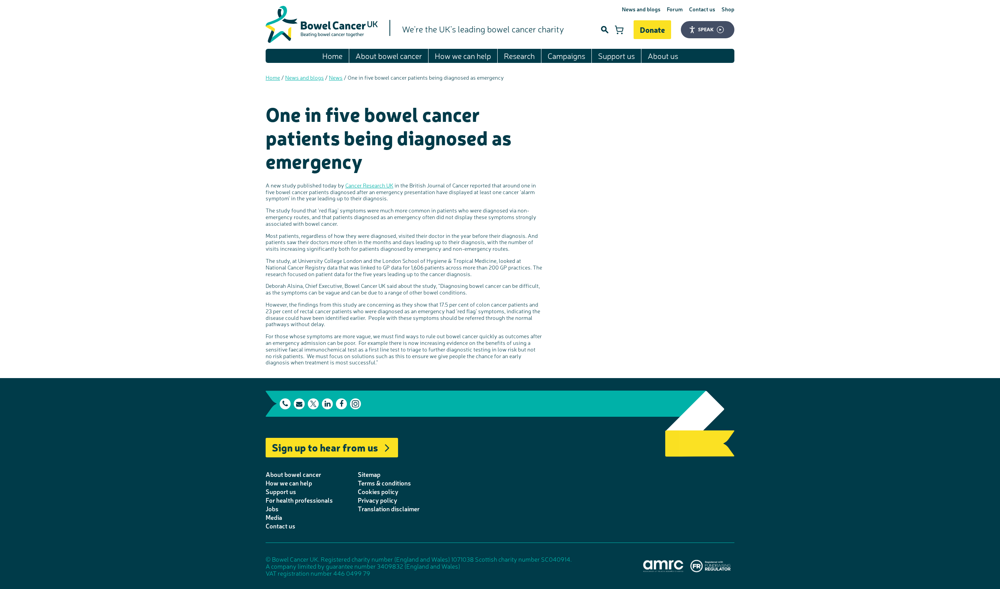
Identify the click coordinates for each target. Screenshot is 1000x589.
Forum (675, 8)
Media (274, 517)
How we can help (463, 55)
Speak (706, 29)
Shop (727, 8)
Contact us (702, 8)
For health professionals (299, 500)
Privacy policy (377, 500)
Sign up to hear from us (325, 447)
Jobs (272, 508)
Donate (652, 29)
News (336, 77)
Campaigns (566, 55)
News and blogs (641, 8)
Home (332, 55)
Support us (616, 55)
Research (519, 55)
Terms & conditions (384, 482)
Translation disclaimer (389, 508)
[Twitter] (313, 403)
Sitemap (369, 474)
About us (663, 55)
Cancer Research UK (369, 185)
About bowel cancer (388, 55)
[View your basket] (619, 29)
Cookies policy (378, 491)
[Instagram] (355, 403)
